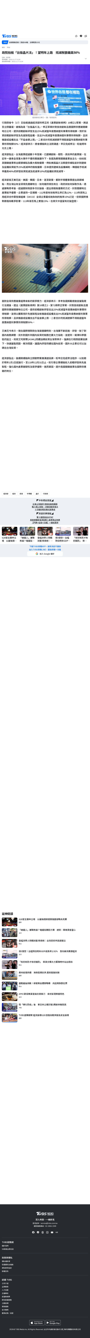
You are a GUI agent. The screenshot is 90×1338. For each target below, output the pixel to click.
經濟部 (5, 493)
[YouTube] (52, 1232)
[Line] (38, 1232)
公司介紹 (5, 1283)
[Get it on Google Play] (53, 1322)
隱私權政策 (6, 1261)
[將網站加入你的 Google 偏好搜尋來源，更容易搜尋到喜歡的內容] (45, 553)
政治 (8, 47)
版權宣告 (5, 1271)
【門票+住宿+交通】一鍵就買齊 (45, 522)
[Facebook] (33, 1232)
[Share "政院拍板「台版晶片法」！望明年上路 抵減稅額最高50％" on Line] (81, 36)
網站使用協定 (7, 1268)
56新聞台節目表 (8, 1249)
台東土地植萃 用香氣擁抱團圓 (45, 504)
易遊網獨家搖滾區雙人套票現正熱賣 (45, 520)
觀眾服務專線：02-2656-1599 (45, 1226)
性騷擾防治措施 (7, 1264)
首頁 (3, 47)
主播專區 (5, 1293)
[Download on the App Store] (37, 1322)
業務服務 (5, 1306)
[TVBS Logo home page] (9, 36)
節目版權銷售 (7, 1300)
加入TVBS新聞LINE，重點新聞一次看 (45, 549)
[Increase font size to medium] (76, 36)
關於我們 (5, 1246)
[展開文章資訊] (85, 58)
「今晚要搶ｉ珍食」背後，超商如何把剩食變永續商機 (28, 42)
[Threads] (42, 1232)
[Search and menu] (85, 36)
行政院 (45, 493)
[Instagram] (47, 1232)
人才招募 (5, 1290)
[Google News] (56, 1232)
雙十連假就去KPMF (45, 517)
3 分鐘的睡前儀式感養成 (45, 509)
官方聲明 (5, 1310)
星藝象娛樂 (6, 1296)
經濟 (14, 493)
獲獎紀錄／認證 (7, 1313)
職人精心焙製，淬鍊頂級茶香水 (45, 506)
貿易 (21, 493)
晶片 (37, 493)
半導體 (29, 493)
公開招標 (5, 1303)
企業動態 (5, 1286)
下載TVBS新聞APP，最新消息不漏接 (45, 546)
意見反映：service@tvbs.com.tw (45, 1223)
